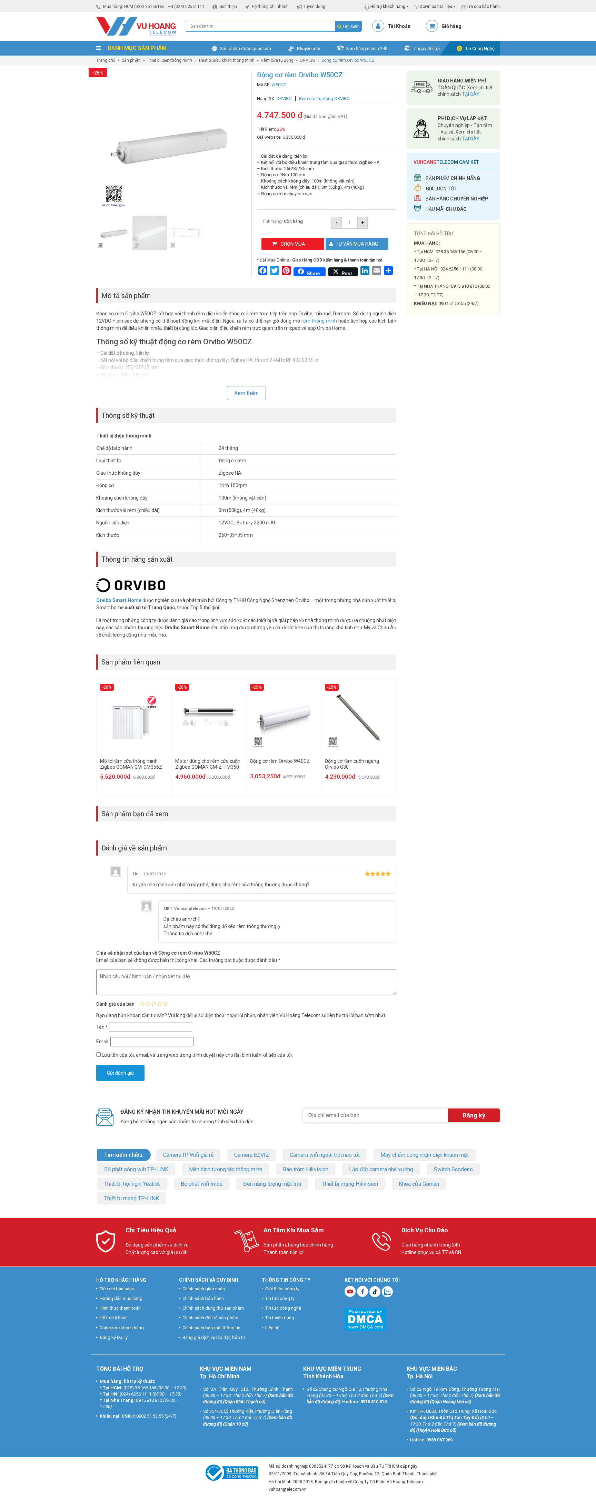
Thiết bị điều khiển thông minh (226, 60)
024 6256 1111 (454, 269)
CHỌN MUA (293, 244)
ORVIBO (307, 60)
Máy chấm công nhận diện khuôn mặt (424, 1155)
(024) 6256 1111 (135, 1393)
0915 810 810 (464, 286)
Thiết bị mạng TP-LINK (131, 1198)
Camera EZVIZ (251, 1155)
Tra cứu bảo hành (483, 6)
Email (102, 1041)
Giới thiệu (228, 6)
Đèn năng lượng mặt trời (272, 1184)
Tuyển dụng (314, 6)
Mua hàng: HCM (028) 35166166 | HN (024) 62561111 (154, 6)
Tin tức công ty (280, 1298)
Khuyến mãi (308, 48)
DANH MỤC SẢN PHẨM (136, 48)
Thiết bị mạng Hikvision (350, 1184)
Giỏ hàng (451, 26)
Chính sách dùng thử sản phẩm (213, 1308)
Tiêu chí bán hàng (117, 1288)
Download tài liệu (435, 6)
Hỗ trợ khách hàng (387, 6)
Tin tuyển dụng (279, 1317)
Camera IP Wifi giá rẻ (188, 1155)
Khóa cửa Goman (419, 1184)
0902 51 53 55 (149, 1416)
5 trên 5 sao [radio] (165, 1003)
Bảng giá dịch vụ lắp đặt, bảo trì (213, 1337)
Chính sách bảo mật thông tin (211, 1327)
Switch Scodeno (453, 1169)
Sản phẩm (131, 60)
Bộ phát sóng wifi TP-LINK (136, 1169)
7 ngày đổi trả (426, 48)
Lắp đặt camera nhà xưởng (381, 1169)
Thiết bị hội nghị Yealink (132, 1184)
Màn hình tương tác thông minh (225, 1169)
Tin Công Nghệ (480, 48)
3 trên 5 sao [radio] (153, 1003)
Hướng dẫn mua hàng (121, 1298)
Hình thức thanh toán (120, 1308)
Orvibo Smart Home (118, 600)
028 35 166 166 (450, 251)
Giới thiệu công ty (282, 1288)
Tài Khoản (399, 26)
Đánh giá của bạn (115, 1004)
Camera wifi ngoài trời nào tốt (325, 1155)
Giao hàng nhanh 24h (366, 48)
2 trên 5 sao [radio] (148, 1003)
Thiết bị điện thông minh (169, 60)
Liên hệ (272, 1327)
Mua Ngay (453, 448)
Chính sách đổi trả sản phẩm (210, 1317)
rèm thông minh (319, 321)
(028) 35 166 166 (139, 1387)
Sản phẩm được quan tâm (245, 48)
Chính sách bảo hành (203, 1298)
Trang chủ (106, 60)
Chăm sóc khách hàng (122, 1327)
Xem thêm (246, 393)
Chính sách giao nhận (203, 1288)
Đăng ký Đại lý (114, 1337)
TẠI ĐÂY (470, 94)
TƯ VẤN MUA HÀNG (357, 244)
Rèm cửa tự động (277, 60)
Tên (102, 1027)
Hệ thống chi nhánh (270, 6)
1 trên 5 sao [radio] (142, 1003)
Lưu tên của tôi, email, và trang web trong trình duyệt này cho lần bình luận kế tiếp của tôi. (197, 1055)
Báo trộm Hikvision (305, 1169)
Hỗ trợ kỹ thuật (114, 1317)
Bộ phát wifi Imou (201, 1184)
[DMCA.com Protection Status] (365, 1318)
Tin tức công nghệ (283, 1308)
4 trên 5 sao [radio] (159, 1003)
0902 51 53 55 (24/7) (458, 303)
